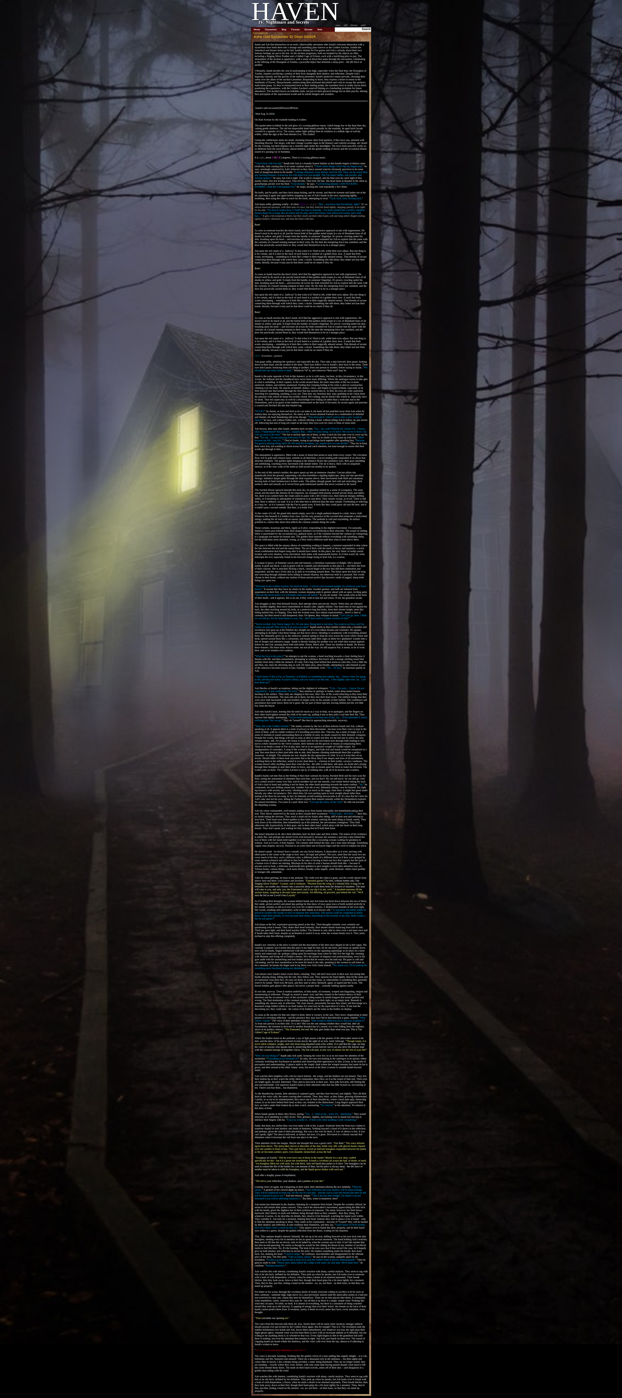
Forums (295, 29)
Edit (345, 25)
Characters (271, 29)
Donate (308, 29)
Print (363, 25)
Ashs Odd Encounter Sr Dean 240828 (285, 37)
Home (257, 29)
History (354, 25)
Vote (319, 29)
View (337, 25)
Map (284, 29)
